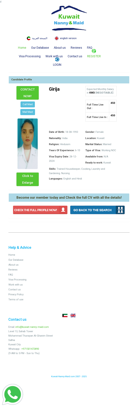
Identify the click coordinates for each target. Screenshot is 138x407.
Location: (90, 138)
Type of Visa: (93, 150)
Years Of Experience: (61, 150)
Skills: (52, 168)
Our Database (40, 47)
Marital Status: (93, 144)
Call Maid (28, 104)
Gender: (90, 131)
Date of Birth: (57, 131)
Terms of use (15, 299)
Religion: (54, 144)
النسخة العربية (39, 38)
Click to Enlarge (27, 179)
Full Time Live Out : (95, 106)
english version (68, 38)
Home (22, 47)
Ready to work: (94, 162)
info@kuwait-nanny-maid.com (32, 326)
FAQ (89, 47)
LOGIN (57, 64)
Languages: (56, 178)
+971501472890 (30, 348)
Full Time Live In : (97, 117)
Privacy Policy (16, 294)
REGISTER (94, 56)
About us (60, 47)
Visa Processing (30, 56)
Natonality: (55, 138)
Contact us (75, 56)
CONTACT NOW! (28, 92)
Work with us (54, 56)
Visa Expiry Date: (59, 156)
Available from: (94, 156)
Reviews (76, 47)
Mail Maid (28, 111)
